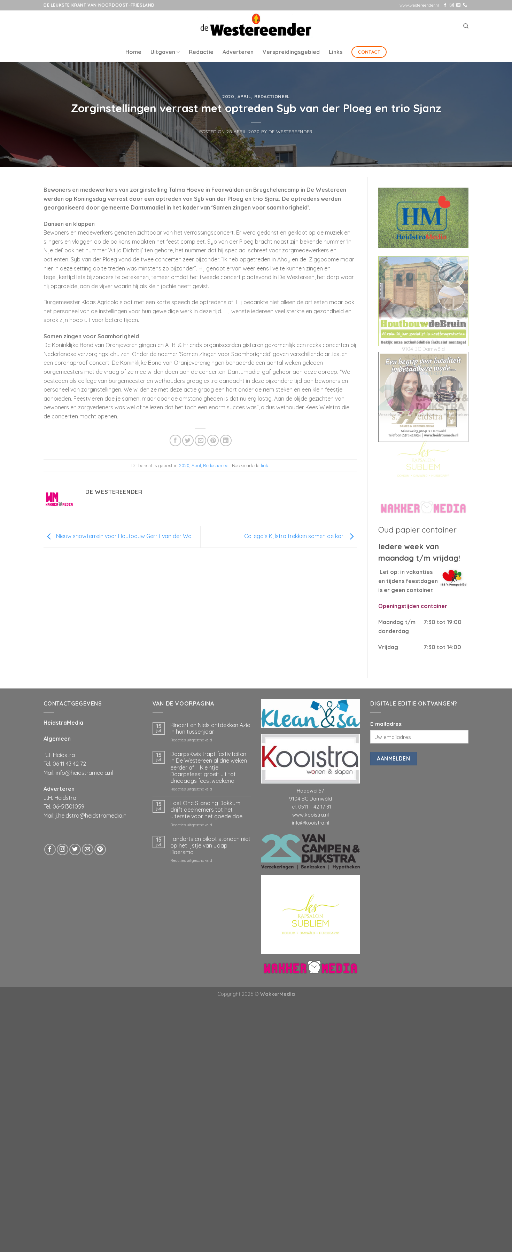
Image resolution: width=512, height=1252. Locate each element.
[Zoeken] (465, 26)
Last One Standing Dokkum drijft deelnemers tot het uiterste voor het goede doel (206, 810)
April (244, 96)
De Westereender (291, 131)
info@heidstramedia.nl (84, 772)
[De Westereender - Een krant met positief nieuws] (256, 26)
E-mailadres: (386, 724)
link (264, 465)
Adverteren (238, 51)
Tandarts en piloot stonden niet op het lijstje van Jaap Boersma (210, 846)
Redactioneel (272, 96)
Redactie (201, 51)
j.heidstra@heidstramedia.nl (91, 815)
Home (133, 51)
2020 (228, 96)
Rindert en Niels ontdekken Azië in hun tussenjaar (210, 728)
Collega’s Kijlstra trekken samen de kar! (295, 536)
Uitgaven (162, 51)
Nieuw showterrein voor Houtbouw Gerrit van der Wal (124, 536)
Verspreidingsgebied (291, 51)
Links (335, 51)
